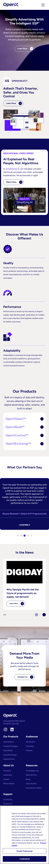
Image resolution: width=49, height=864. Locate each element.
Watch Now (11, 182)
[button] (24, 419)
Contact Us (22, 677)
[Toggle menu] (43, 5)
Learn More (22, 48)
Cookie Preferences (24, 851)
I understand (24, 859)
